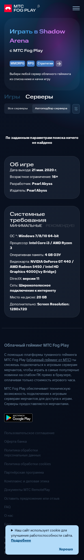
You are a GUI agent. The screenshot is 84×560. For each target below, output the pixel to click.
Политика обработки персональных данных (22, 453)
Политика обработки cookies (27, 464)
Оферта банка (15, 441)
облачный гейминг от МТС (49, 359)
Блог (8, 524)
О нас (8, 515)
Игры (12, 97)
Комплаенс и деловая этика (26, 481)
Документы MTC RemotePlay (27, 489)
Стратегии (45, 63)
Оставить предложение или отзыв (31, 498)
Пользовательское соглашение (29, 433)
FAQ (7, 507)
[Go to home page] (36, 8)
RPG (31, 63)
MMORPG (17, 63)
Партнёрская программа (24, 472)
